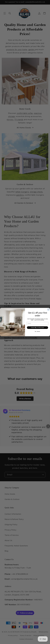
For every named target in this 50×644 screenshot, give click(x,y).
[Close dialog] (48, 309)
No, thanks (37, 331)
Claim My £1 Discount (37, 327)
